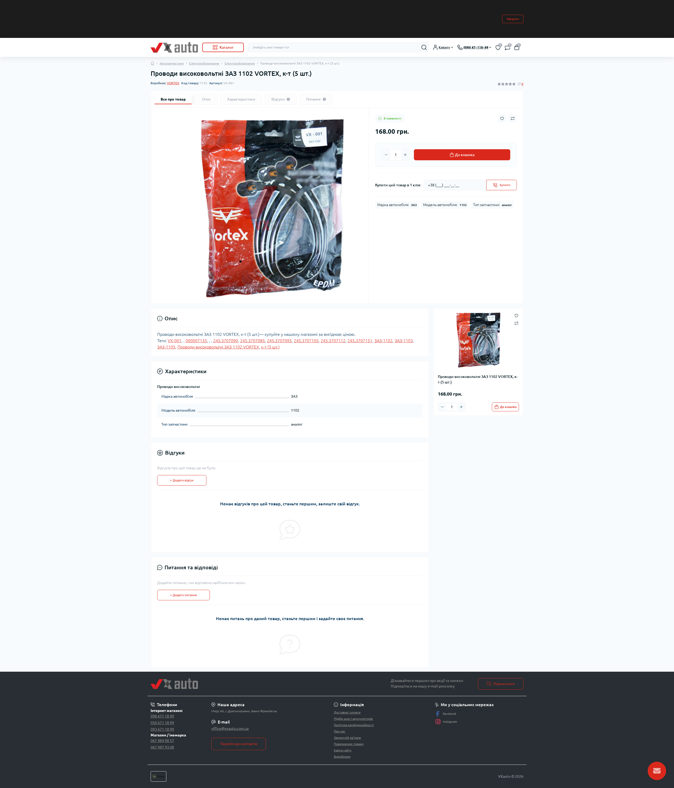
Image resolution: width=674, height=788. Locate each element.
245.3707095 (279, 340)
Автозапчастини (172, 63)
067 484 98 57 (162, 741)
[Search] (424, 47)
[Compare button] (512, 118)
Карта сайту (342, 750)
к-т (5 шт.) (270, 347)
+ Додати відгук (182, 480)
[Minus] (386, 155)
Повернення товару (349, 744)
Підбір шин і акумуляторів (353, 718)
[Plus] (405, 155)
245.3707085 (252, 340)
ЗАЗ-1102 (383, 340)
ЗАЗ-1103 (404, 340)
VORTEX (173, 83)
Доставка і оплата (347, 712)
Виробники (342, 756)
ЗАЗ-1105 (166, 347)
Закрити (513, 19)
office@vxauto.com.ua (230, 728)
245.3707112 (333, 340)
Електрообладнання (204, 63)
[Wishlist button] (502, 118)
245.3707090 (225, 340)
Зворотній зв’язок (347, 737)
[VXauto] (242, 684)
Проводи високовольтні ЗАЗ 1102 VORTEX (218, 347)
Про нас (339, 731)
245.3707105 (306, 340)
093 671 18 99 (162, 729)
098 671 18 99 (162, 716)
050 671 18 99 (162, 723)
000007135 (196, 340)
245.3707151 (360, 340)
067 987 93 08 (162, 747)
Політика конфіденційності (354, 725)
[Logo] (174, 47)
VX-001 (174, 340)
